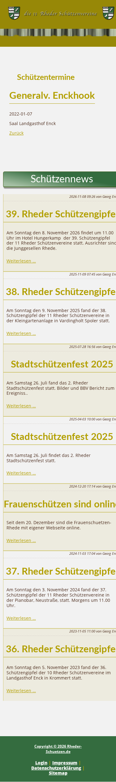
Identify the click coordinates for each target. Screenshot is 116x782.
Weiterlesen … (21, 261)
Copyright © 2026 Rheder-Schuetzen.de (58, 749)
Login (41, 763)
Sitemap (58, 773)
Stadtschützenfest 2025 (62, 364)
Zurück (16, 133)
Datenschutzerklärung (56, 768)
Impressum (64, 763)
